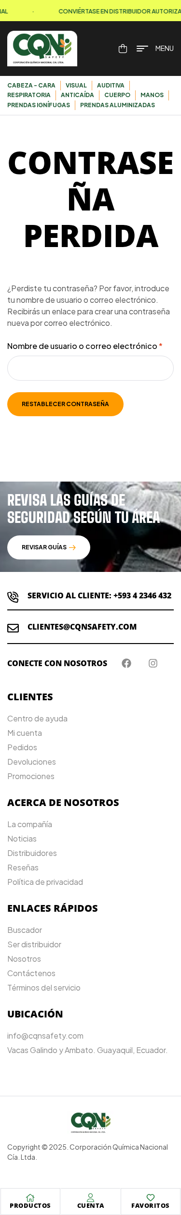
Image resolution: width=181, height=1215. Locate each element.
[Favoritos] (150, 1197)
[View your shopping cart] (123, 48)
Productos (30, 1205)
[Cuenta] (90, 1197)
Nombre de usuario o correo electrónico (90, 345)
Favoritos (150, 1205)
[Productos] (30, 1197)
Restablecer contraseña (65, 404)
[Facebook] (126, 663)
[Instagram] (153, 663)
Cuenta (90, 1205)
